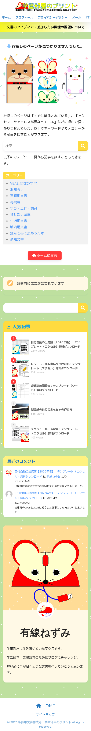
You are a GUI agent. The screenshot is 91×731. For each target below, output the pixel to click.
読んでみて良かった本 (27, 233)
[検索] (83, 146)
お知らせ (17, 189)
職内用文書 (18, 227)
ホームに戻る (46, 255)
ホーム (6, 17)
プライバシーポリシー (53, 17)
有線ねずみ (53, 476)
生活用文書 (18, 220)
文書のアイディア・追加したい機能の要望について (45, 27)
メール (76, 17)
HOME (48, 705)
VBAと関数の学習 (23, 183)
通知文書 (17, 239)
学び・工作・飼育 (23, 208)
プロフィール (24, 17)
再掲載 (15, 202)
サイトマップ (45, 714)
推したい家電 (20, 214)
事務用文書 (18, 195)
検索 (83, 308)
